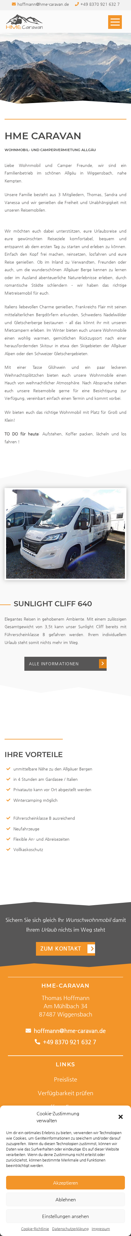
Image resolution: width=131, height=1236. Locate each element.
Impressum (101, 1229)
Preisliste (65, 1079)
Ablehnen (65, 1199)
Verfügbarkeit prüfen (66, 1093)
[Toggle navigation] (115, 23)
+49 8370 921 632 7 (68, 1042)
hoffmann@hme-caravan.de (69, 1031)
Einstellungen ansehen (65, 1216)
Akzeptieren (65, 1182)
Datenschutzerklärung (70, 1229)
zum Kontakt (61, 948)
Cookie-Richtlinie (35, 1229)
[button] (121, 1117)
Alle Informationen (54, 663)
